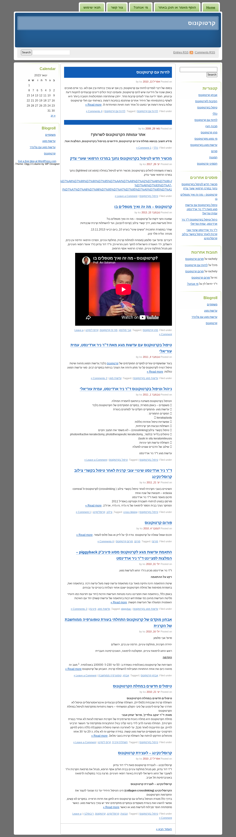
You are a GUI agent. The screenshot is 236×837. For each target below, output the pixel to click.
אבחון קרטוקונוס (207, 95)
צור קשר (117, 7)
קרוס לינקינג (92, 330)
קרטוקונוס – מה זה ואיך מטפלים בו (143, 207)
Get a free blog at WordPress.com (37, 161)
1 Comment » (143, 147)
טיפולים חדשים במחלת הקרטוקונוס (142, 686)
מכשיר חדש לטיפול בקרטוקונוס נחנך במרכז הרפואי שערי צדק (121, 158)
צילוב (109, 512)
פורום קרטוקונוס (194, 259)
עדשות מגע (210, 310)
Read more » (93, 104)
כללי (214, 113)
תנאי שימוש (91, 7)
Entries (181, 52)
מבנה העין (211, 126)
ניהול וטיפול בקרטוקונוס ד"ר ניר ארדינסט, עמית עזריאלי (126, 389)
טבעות (124, 813)
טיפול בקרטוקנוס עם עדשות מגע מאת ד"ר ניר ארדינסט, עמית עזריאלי (201, 209)
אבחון (126, 675)
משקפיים (212, 304)
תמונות (213, 157)
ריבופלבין (88, 813)
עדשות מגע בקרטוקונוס (203, 145)
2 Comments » (99, 378)
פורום (214, 151)
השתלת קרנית (120, 742)
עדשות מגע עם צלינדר (204, 317)
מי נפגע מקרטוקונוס (206, 138)
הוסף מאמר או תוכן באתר (177, 7)
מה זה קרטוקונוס (109, 330)
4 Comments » (94, 111)
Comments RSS (205, 52)
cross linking (130, 512)
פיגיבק (92, 608)
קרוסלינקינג (99, 512)
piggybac (126, 608)
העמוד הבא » (164, 829)
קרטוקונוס (202, 23)
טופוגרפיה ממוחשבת (109, 675)
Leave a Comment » (126, 196)
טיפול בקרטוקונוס (207, 107)
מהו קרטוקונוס (209, 132)
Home (210, 7)
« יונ (53, 115)
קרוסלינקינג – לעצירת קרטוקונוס (145, 753)
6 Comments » (105, 541)
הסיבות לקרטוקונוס (206, 101)
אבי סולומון (125, 330)
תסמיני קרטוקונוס (207, 163)
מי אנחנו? (140, 7)
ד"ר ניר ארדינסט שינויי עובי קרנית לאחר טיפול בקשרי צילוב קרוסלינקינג (199, 234)
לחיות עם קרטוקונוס (206, 120)
